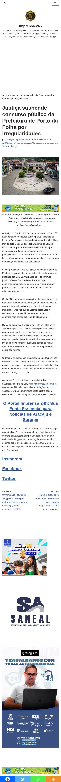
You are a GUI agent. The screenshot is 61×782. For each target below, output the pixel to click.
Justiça (14, 146)
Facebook (12, 468)
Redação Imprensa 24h (17, 140)
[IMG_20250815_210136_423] (30, 747)
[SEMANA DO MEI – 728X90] (30, 211)
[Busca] (5, 3)
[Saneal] (30, 639)
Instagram (12, 459)
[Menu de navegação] (55, 3)
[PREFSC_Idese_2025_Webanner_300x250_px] (24, 575)
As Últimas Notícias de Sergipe (16, 143)
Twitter (9, 478)
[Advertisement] (30, 62)
